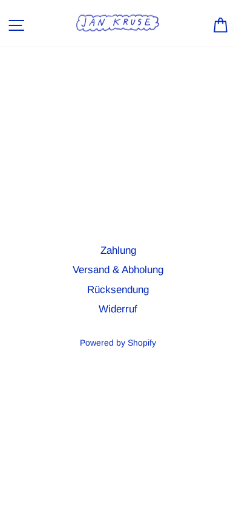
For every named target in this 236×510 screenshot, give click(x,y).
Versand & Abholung (118, 270)
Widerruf (118, 309)
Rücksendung (118, 289)
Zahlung (118, 250)
